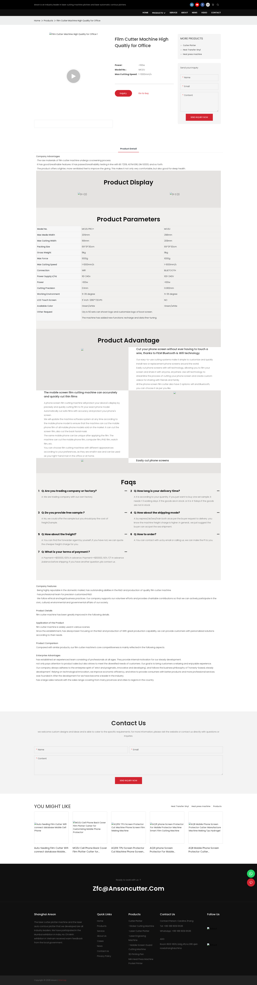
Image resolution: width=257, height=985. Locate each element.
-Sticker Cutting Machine (141, 926)
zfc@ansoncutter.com (128, 888)
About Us (101, 936)
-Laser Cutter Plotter (138, 931)
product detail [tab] (128, 148)
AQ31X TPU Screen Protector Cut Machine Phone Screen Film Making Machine (127, 849)
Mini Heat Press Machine (140, 959)
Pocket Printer (135, 963)
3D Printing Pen (136, 954)
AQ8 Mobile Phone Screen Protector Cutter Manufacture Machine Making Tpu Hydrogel (203, 849)
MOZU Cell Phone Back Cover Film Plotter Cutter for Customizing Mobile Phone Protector (90, 849)
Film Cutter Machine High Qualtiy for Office (78, 20)
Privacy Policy (104, 956)
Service (101, 931)
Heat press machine (201, 806)
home (37, 20)
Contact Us (103, 951)
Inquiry (123, 93)
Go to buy (143, 93)
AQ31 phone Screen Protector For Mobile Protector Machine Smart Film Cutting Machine (165, 849)
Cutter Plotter (135, 920)
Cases (100, 941)
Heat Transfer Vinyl (180, 806)
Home (100, 920)
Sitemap (62, 980)
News (100, 946)
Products (48, 20)
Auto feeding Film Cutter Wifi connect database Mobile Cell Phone (51, 849)
